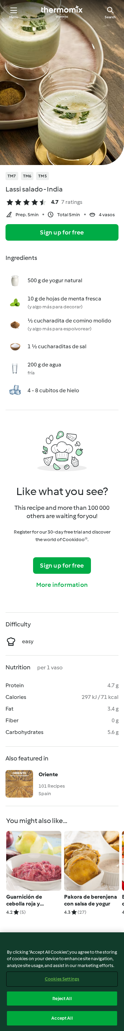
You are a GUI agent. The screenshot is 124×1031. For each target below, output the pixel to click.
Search (110, 17)
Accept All (61, 1018)
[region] (62, 981)
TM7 (12, 176)
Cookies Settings (62, 978)
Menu (14, 17)
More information (62, 585)
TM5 (42, 176)
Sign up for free (62, 232)
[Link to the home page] (62, 12)
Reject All (61, 998)
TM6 (27, 176)
